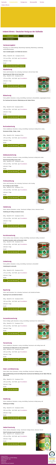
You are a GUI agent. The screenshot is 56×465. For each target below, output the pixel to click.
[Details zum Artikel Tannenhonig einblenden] (43, 366)
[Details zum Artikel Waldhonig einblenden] (43, 424)
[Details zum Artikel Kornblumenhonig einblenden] (43, 258)
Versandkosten (23, 58)
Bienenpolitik (33, 2)
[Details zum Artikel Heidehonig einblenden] (43, 232)
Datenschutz (4, 460)
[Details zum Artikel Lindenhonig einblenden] (43, 287)
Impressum (3, 462)
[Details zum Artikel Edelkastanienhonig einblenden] (43, 178)
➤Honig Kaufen (10, 36)
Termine (42, 2)
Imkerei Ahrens (5, 5)
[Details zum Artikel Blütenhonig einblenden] (43, 123)
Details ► (21, 66)
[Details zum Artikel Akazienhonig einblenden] (43, 92)
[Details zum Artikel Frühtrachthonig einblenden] (43, 204)
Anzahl (4, 63)
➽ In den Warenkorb (12, 66)
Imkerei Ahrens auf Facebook (7, 463)
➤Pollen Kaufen (26, 36)
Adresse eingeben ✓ (10, 39)
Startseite (4, 2)
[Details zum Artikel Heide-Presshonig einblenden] (43, 450)
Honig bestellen (13, 2)
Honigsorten (24, 2)
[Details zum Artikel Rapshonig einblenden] (43, 315)
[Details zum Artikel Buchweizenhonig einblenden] (43, 152)
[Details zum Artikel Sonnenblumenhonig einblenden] (43, 340)
